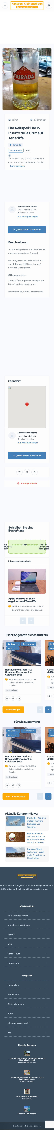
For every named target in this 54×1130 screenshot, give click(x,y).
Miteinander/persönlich (19, 1023)
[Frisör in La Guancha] (27, 1109)
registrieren (32, 545)
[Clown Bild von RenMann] (27, 1091)
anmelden (17, 545)
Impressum (13, 963)
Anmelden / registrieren (19, 925)
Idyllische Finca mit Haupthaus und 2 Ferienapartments (27, 1078)
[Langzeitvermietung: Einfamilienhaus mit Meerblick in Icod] (27, 1053)
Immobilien (13, 985)
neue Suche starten (15, 796)
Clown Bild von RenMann (27, 1096)
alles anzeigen (13, 709)
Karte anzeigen (17, 166)
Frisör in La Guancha (27, 1114)
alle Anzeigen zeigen (28, 217)
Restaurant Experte (27, 207)
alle (9, 1032)
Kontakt (11, 934)
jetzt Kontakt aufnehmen (28, 229)
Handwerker (13, 994)
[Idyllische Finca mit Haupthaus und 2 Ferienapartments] (27, 1072)
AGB (10, 944)
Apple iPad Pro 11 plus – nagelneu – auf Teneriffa (22, 600)
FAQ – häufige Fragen (18, 915)
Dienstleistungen (16, 1004)
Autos (10, 1013)
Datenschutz (14, 953)
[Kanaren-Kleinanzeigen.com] (27, 5)
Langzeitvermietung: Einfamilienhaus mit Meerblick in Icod (27, 1059)
